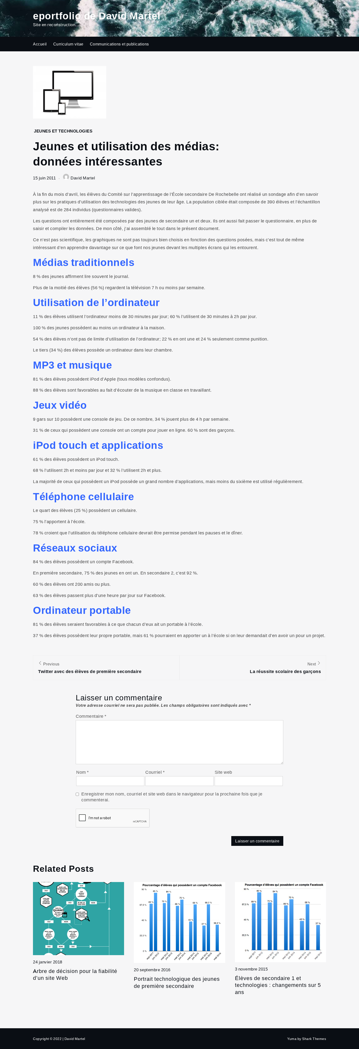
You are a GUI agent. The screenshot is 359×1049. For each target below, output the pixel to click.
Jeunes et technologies (63, 130)
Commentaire (91, 716)
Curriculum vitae (68, 44)
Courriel (155, 772)
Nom (82, 772)
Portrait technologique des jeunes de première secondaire (177, 982)
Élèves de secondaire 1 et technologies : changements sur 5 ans (278, 984)
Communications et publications (119, 44)
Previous (89, 668)
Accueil (40, 44)
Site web (223, 772)
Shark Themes (314, 1039)
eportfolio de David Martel (96, 15)
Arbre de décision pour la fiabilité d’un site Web (75, 974)
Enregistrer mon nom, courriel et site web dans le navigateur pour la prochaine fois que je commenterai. (171, 796)
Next (285, 668)
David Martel (83, 177)
